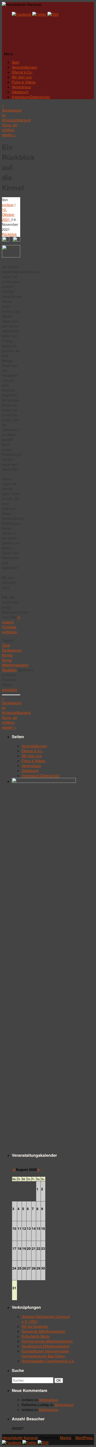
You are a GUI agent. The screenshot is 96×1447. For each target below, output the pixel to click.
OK (59, 1380)
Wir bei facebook (35, 1326)
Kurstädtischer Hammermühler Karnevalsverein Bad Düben (45, 1353)
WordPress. (84, 1437)
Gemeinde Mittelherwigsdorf (43, 1331)
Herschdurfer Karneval (20, 1437)
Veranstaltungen (24, 67)
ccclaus (8, 204)
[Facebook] (22, 14)
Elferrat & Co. (22, 72)
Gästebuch (20, 91)
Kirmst (7, 659)
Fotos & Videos (23, 81)
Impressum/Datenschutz (31, 96)
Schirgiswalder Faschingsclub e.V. (48, 1360)
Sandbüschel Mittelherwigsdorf (45, 1346)
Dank (6, 645)
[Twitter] (40, 14)
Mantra (65, 1437)
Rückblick (9, 234)
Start (15, 62)
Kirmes (7, 655)
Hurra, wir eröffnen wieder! (9, 129)
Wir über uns (22, 77)
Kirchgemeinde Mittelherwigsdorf (47, 1341)
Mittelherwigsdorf (15, 664)
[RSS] (53, 14)
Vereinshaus (21, 86)
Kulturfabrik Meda (35, 1336)
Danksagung (12, 650)
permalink (9, 689)
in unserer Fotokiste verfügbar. (11, 624)
